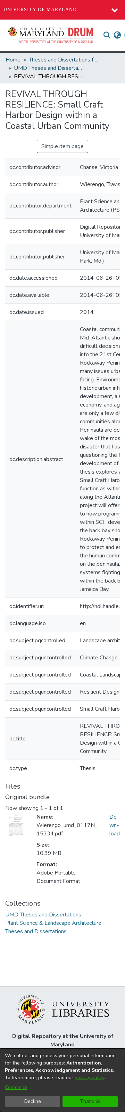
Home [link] (13, 60)
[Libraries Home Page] (62, 1009)
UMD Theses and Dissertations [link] (48, 68)
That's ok (90, 1101)
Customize (16, 1087)
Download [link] (114, 825)
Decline (32, 1101)
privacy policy (89, 1077)
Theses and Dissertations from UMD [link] (63, 60)
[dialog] (62, 1080)
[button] (51, 35)
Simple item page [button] (62, 146)
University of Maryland (40, 9)
